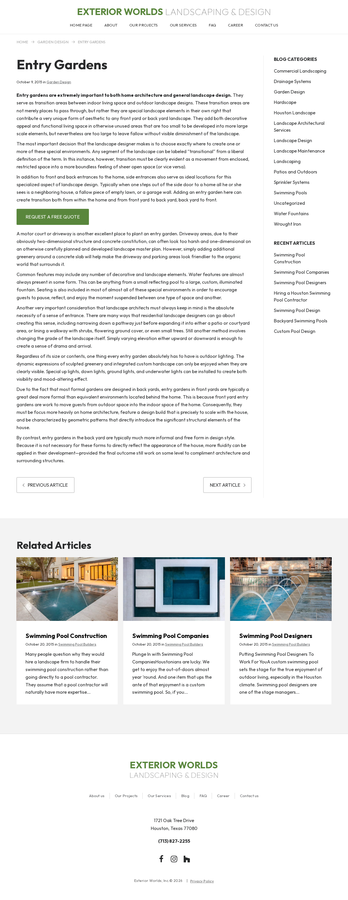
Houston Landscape (294, 113)
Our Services (159, 795)
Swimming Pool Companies (301, 272)
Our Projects (126, 795)
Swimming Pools (290, 193)
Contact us (249, 795)
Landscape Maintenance (299, 151)
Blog (185, 795)
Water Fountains (291, 213)
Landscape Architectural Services (299, 126)
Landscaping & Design (174, 11)
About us (96, 795)
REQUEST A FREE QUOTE (53, 217)
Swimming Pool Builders (77, 644)
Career (223, 795)
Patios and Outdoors (295, 172)
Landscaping (287, 161)
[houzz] (187, 859)
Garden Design (53, 41)
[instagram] (174, 859)
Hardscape (285, 102)
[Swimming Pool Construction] (67, 589)
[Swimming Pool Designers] (281, 589)
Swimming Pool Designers (300, 282)
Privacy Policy (202, 881)
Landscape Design (293, 140)
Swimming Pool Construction (289, 258)
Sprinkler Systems (292, 182)
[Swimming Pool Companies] (174, 589)
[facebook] (161, 859)
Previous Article (48, 485)
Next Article (225, 485)
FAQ (203, 795)
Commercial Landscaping (300, 71)
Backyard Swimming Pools (300, 321)
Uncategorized (289, 203)
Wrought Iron (287, 224)
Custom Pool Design (294, 331)
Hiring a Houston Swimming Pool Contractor (302, 296)
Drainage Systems (292, 81)
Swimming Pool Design (297, 310)
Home (22, 41)
